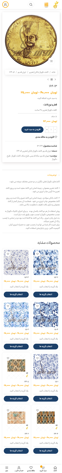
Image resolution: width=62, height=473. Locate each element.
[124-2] (16, 418)
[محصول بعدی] (48, 79)
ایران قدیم (22, 72)
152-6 (56, 277)
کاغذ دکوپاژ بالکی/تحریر (38, 72)
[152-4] (16, 262)
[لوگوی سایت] (56, 4)
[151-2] (16, 314)
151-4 (56, 329)
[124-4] (45, 418)
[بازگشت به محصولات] (51, 79)
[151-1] (45, 366)
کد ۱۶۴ (12, 72)
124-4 (56, 433)
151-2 (27, 329)
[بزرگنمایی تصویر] (51, 61)
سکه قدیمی (34, 156)
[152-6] (45, 262)
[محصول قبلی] (55, 79)
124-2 (27, 433)
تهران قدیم (44, 156)
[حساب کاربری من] (5, 5)
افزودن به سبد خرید (32, 129)
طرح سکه (25, 156)
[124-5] (16, 366)
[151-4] (45, 314)
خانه (54, 72)
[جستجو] (31, 5)
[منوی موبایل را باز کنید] (46, 5)
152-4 (26, 277)
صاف (53, 116)
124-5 (26, 381)
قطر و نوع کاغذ (50, 104)
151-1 (56, 381)
